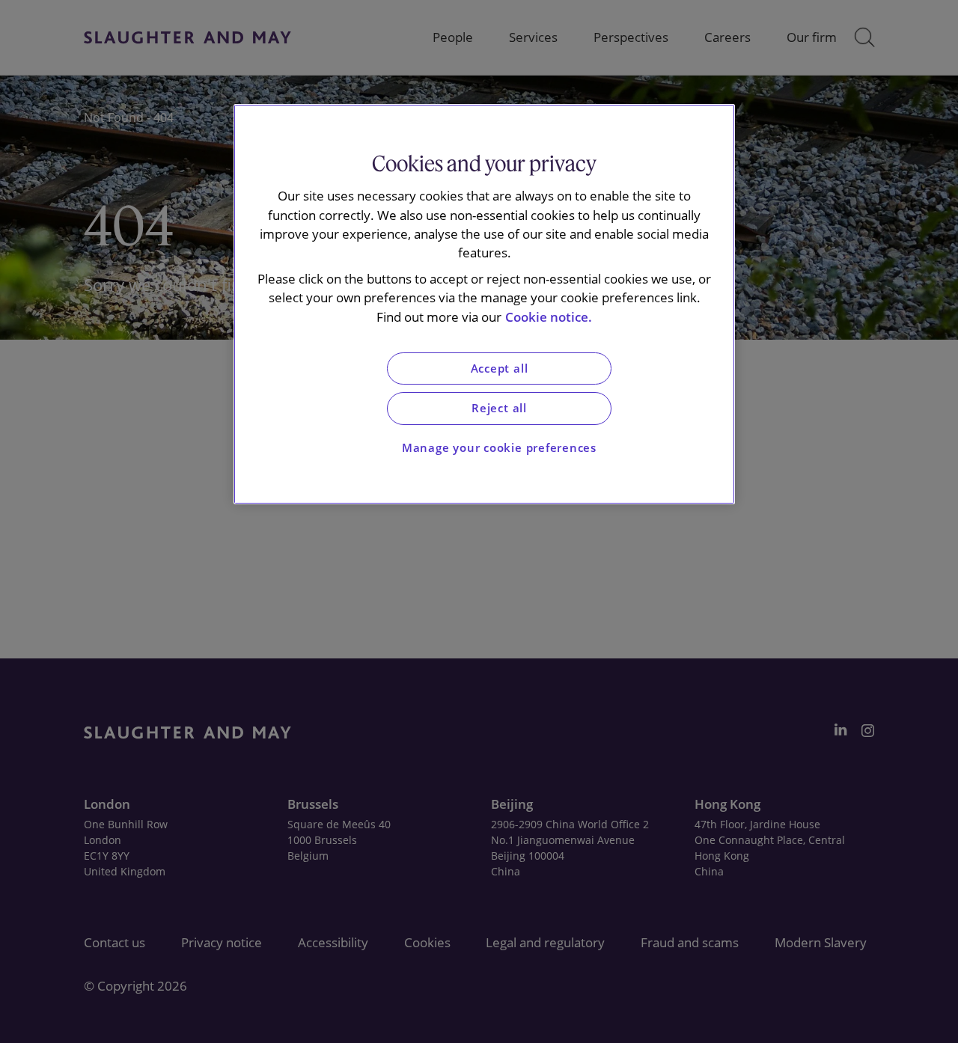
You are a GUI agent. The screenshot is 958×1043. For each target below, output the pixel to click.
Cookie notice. (548, 316)
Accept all (499, 368)
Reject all (499, 408)
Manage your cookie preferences (499, 448)
